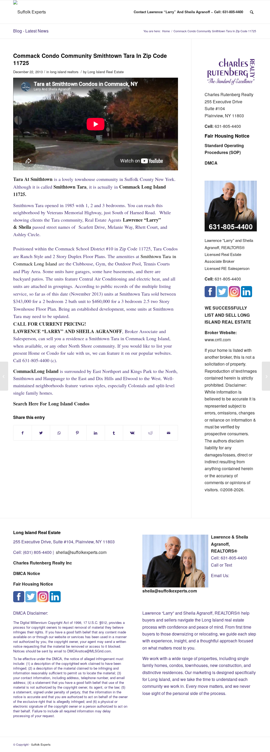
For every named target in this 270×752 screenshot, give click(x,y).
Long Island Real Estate (106, 71)
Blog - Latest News (31, 31)
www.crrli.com (218, 340)
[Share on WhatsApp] (59, 432)
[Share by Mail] (168, 432)
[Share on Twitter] (41, 432)
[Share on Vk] (132, 432)
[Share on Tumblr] (114, 432)
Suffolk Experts (41, 744)
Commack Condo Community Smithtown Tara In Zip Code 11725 (90, 59)
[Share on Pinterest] (77, 432)
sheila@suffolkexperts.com (81, 552)
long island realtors (64, 71)
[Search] (252, 12)
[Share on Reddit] (150, 432)
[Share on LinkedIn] (96, 432)
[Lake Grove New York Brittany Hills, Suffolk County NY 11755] (4, 376)
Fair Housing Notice (227, 135)
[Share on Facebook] (22, 432)
